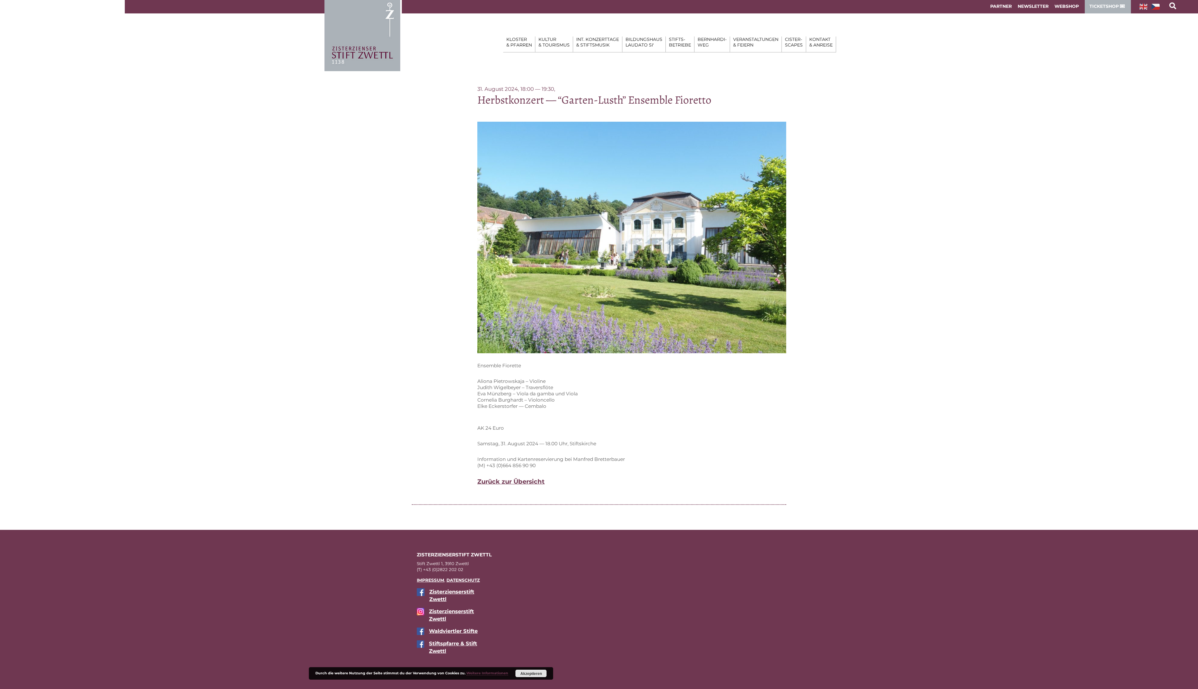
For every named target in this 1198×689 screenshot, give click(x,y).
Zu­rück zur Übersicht (511, 481)
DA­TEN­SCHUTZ (463, 580)
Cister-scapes (794, 42)
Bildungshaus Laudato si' (644, 42)
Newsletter (1033, 6)
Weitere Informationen (487, 673)
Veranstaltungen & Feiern (755, 42)
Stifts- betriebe (680, 42)
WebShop (1066, 6)
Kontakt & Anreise (821, 42)
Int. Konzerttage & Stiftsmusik (597, 42)
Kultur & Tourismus (554, 42)
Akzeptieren (531, 673)
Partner (1001, 6)
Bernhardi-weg (712, 42)
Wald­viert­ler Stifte (453, 631)
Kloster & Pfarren (519, 42)
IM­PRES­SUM (430, 580)
